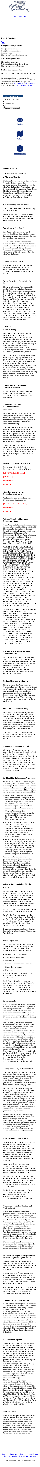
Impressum (14, 1454)
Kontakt (20, 124)
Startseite (5, 1454)
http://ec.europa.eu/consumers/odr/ (24, 83)
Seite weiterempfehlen (27, 1456)
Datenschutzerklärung (29, 1454)
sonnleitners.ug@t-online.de (24, 85)
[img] (20, 6)
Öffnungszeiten (20, 154)
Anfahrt (20, 139)
